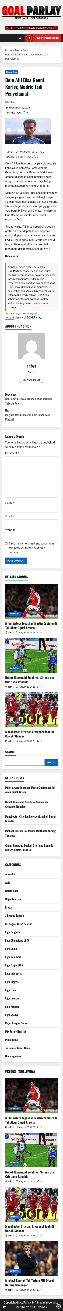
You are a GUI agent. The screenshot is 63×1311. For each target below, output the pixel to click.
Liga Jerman (12, 998)
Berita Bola (11, 72)
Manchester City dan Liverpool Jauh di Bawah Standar (29, 733)
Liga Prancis (12, 1007)
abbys (11, 102)
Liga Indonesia (13, 973)
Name (9, 502)
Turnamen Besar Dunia (17, 1048)
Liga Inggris (12, 982)
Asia (7, 882)
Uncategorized (13, 1056)
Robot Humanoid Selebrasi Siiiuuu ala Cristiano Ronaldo (29, 679)
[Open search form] (20, 37)
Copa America (13, 899)
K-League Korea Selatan (18, 924)
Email (9, 516)
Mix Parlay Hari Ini (15, 1031)
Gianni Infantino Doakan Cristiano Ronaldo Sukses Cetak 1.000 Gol (29, 847)
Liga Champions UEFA (17, 940)
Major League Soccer (17, 1023)
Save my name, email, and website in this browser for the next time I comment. (31, 548)
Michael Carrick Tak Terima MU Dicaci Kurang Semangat (29, 1282)
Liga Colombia (13, 957)
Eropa (8, 907)
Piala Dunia (11, 1040)
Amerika (10, 874)
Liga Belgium (12, 932)
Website (10, 530)
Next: (27, 414)
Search (10, 752)
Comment (12, 453)
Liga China (11, 949)
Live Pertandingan (47, 38)
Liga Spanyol (12, 1015)
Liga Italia (10, 990)
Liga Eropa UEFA (14, 965)
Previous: (28, 398)
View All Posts (31, 379)
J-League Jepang (14, 915)
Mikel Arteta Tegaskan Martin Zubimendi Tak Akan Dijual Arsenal (31, 625)
